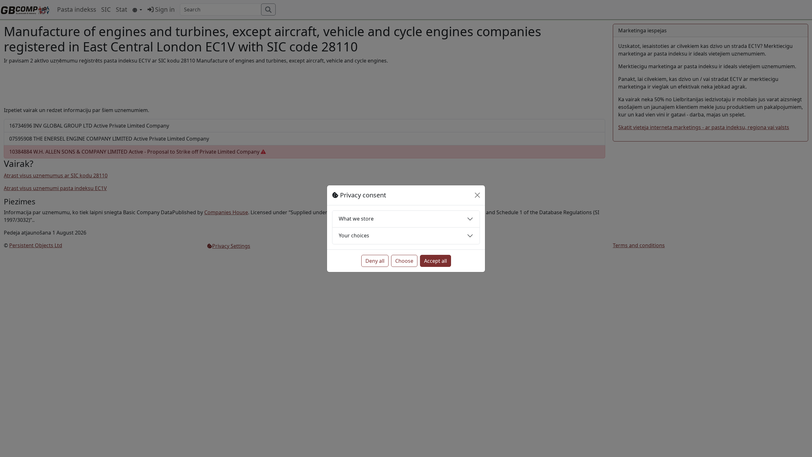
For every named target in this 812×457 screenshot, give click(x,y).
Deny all (374, 260)
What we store (356, 218)
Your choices (354, 235)
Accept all (435, 260)
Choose (404, 260)
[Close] (477, 195)
